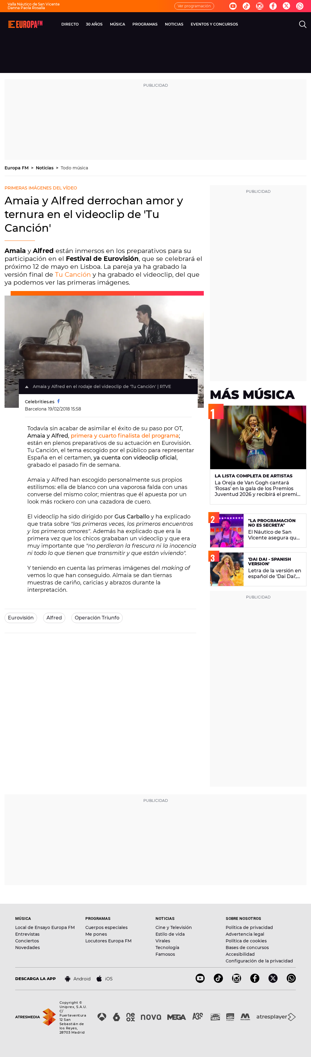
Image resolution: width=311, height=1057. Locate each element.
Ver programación (194, 6)
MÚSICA (117, 24)
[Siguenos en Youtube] (233, 6)
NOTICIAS (174, 24)
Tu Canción (73, 274)
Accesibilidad (240, 954)
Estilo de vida (170, 934)
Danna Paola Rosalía (26, 7)
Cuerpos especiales (106, 927)
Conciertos (27, 941)
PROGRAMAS (145, 24)
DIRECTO (70, 24)
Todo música (74, 168)
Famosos (165, 954)
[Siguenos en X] (273, 981)
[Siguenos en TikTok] (218, 981)
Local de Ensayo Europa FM (45, 927)
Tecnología (167, 947)
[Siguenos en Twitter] (286, 6)
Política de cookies (246, 941)
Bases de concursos (247, 947)
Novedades (27, 947)
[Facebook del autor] (58, 401)
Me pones (96, 934)
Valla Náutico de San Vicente (34, 4)
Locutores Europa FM (108, 941)
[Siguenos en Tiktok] (246, 6)
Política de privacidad (249, 927)
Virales (163, 941)
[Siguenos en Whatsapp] (299, 6)
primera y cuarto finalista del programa (125, 435)
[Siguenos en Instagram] (259, 6)
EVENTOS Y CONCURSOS (214, 24)
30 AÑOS (94, 24)
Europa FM (17, 168)
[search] (302, 24)
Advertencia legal (245, 934)
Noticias (45, 168)
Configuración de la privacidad (259, 961)
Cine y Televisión (174, 927)
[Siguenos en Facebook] (273, 6)
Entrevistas (27, 934)
